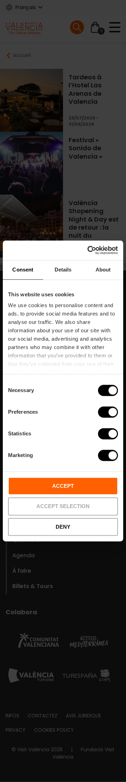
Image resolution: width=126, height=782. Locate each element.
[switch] (108, 412)
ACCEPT (63, 486)
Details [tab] (63, 270)
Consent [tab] (22, 270)
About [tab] (103, 270)
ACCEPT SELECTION (63, 506)
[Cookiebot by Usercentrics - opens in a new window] (89, 250)
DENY (63, 527)
